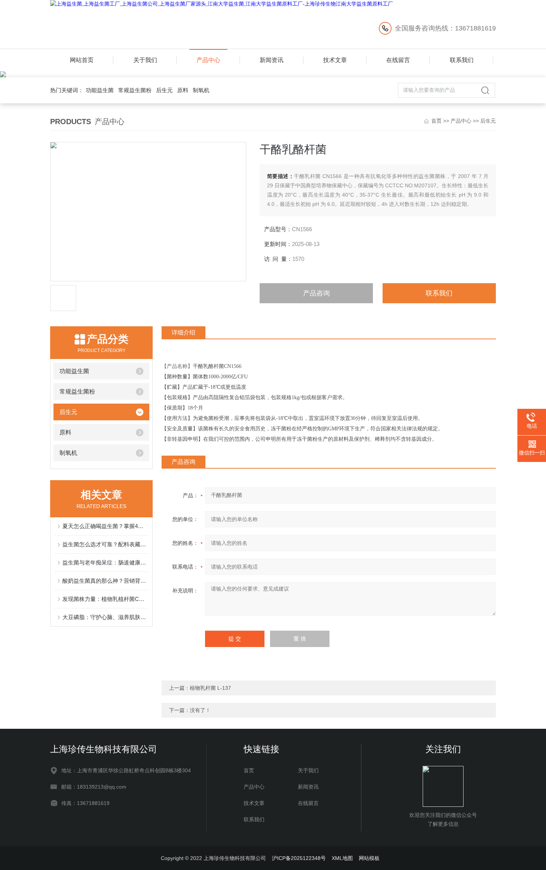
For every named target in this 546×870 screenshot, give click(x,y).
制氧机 (201, 90)
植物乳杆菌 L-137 (210, 688)
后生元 (164, 90)
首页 (436, 121)
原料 (182, 90)
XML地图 (342, 858)
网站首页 (82, 60)
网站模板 (369, 858)
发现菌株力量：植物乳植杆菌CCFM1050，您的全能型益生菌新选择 (105, 599)
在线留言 (398, 60)
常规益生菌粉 (135, 90)
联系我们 (462, 60)
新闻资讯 (271, 60)
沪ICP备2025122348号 (299, 858)
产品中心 (208, 60)
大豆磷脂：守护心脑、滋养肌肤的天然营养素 (105, 617)
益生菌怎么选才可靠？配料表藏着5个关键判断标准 (105, 544)
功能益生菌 (100, 90)
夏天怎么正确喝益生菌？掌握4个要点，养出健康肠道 (105, 526)
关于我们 (145, 60)
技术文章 (335, 60)
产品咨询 (316, 293)
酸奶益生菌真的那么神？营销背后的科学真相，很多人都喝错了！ (105, 581)
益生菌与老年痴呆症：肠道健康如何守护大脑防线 (105, 562)
